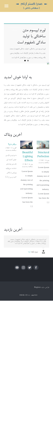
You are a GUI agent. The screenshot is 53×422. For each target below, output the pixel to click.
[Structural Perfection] (43, 145)
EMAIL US (23, 295)
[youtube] (17, 267)
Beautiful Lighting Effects (27, 156)
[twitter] (29, 267)
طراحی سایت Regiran (41, 287)
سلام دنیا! (12, 144)
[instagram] (23, 267)
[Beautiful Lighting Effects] (26, 145)
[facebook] (35, 267)
